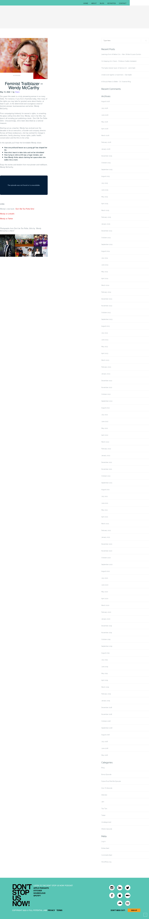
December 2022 (106, 380)
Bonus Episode (106, 774)
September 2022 (106, 401)
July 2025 (104, 183)
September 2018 (106, 728)
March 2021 (105, 523)
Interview (16, 75)
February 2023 (106, 367)
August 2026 (105, 101)
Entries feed (105, 848)
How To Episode (106, 788)
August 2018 (105, 735)
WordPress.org (106, 862)
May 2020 (104, 592)
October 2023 (106, 312)
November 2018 (106, 714)
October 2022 (106, 394)
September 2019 (106, 646)
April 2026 (104, 128)
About (94, 3)
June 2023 (104, 340)
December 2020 (106, 544)
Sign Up (134, 910)
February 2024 (106, 292)
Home (85, 3)
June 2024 (104, 265)
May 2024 (104, 271)
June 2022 (104, 421)
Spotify (37, 895)
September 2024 (106, 244)
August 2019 (105, 653)
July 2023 (104, 333)
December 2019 (106, 626)
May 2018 (104, 755)
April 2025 (104, 203)
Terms (59, 910)
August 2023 (105, 326)
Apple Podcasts (41, 888)
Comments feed (106, 855)
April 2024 (104, 278)
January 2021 (105, 537)
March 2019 (105, 687)
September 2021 (106, 483)
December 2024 (106, 231)
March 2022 (105, 442)
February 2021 (106, 530)
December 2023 (106, 299)
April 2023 (104, 353)
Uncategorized (106, 822)
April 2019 (104, 680)
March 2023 (105, 360)
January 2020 (105, 619)
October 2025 (105, 163)
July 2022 (104, 414)
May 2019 (104, 673)
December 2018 (106, 707)
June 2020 (104, 585)
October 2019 (105, 639)
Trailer (103, 815)
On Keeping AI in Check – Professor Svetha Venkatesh (119, 61)
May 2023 (104, 346)
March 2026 (105, 135)
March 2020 (105, 605)
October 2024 (106, 237)
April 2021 (104, 517)
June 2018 (104, 748)
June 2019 (104, 666)
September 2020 (107, 564)
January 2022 (105, 455)
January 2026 (105, 149)
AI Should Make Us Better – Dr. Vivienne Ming (116, 81)
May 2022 (104, 428)
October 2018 (105, 721)
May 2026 (104, 122)
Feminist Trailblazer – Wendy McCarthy (24, 85)
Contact (122, 3)
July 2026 (104, 108)
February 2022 (106, 449)
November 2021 (106, 469)
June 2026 (104, 115)
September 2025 (106, 169)
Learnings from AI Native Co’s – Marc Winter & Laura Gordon (121, 54)
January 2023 (105, 374)
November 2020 (106, 551)
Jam (102, 802)
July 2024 (104, 258)
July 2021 (104, 496)
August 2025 (105, 176)
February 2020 (106, 612)
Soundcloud (39, 893)
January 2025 (105, 224)
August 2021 (105, 489)
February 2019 (106, 694)
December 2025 (106, 156)
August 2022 (105, 408)
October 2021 (105, 476)
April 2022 (104, 435)
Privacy (51, 910)
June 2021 (104, 503)
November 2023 (106, 306)
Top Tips (104, 808)
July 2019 (104, 660)
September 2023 (106, 319)
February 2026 (106, 142)
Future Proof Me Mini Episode (111, 781)
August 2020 (105, 571)
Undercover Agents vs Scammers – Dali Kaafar (116, 75)
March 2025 (105, 210)
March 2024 (105, 285)
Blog (102, 3)
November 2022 (106, 387)
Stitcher (37, 890)
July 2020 (104, 578)
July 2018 (104, 741)
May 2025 (104, 197)
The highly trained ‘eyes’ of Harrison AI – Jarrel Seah (118, 68)
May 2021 (104, 510)
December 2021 (106, 462)
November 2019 (106, 632)
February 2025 (106, 217)
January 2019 (105, 700)
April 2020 (104, 598)
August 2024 (105, 251)
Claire (17, 92)
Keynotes (111, 3)
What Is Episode (106, 829)
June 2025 (104, 190)
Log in (103, 841)
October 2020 (106, 557)
